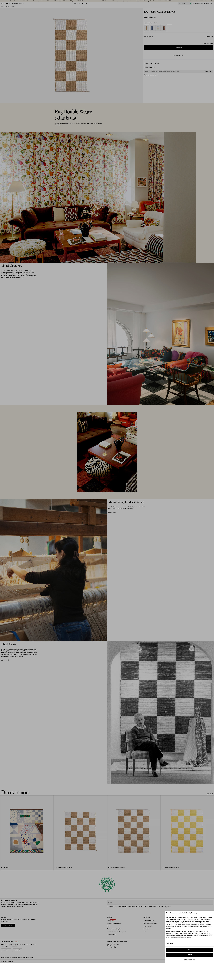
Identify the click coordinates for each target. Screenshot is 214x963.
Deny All (189, 954)
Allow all (189, 949)
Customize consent (189, 959)
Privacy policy (170, 943)
